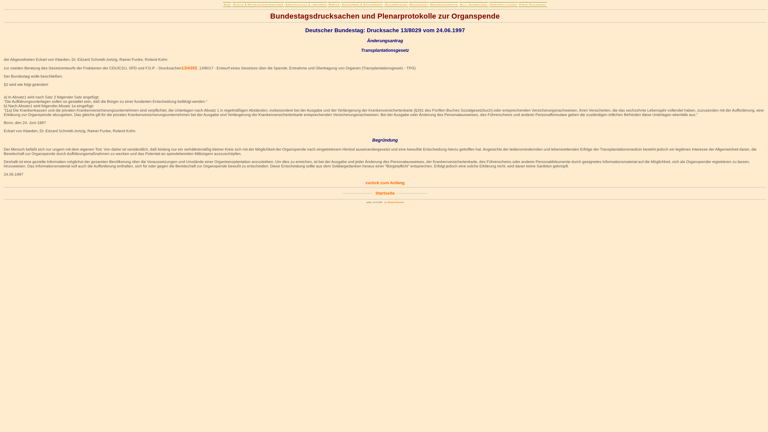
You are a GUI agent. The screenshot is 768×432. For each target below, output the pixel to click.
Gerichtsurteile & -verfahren (306, 4)
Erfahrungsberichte (444, 4)
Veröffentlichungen (503, 4)
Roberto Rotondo (395, 202)
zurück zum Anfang (385, 182)
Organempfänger (396, 4)
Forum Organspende (532, 4)
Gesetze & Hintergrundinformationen (258, 4)
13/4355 (189, 68)
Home (227, 4)
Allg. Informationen (473, 4)
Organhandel (419, 4)
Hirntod (334, 4)
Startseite (385, 193)
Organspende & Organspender (362, 4)
